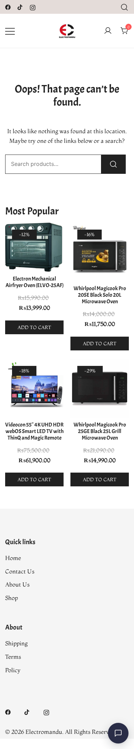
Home (13, 557)
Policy (13, 670)
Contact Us (19, 571)
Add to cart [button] (34, 327)
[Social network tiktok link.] (20, 6)
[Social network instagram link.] (32, 6)
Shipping (16, 643)
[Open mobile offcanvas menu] (10, 31)
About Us (17, 584)
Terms (13, 656)
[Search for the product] (113, 164)
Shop (11, 597)
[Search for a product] (124, 7)
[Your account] (108, 31)
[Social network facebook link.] (8, 6)
